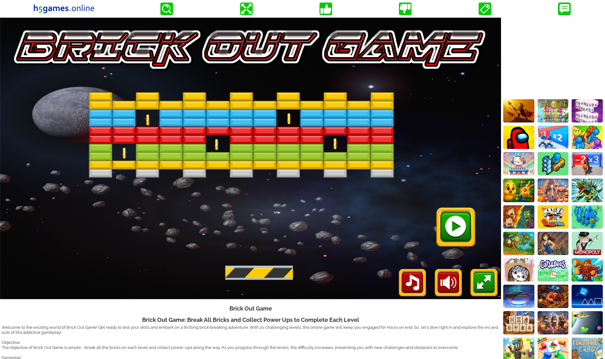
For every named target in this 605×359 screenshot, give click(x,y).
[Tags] (485, 9)
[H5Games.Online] (64, 9)
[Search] (166, 9)
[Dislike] (405, 9)
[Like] (326, 9)
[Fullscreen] (246, 9)
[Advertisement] (553, 57)
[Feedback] (564, 9)
